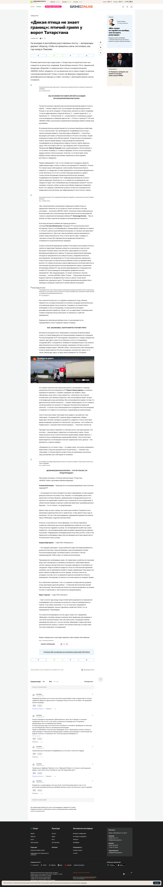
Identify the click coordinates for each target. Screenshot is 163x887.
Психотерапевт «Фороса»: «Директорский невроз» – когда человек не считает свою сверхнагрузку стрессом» (118, 75)
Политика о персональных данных (81, 872)
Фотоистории (55, 842)
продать (42, 153)
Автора (56, 681)
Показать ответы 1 (38, 776)
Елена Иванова (84, 637)
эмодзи (40, 705)
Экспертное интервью (83, 828)
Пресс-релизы (34, 842)
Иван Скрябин (74, 637)
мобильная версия (79, 865)
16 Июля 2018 (34, 38)
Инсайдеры (76, 842)
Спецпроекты (77, 847)
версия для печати (89, 669)
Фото (53, 839)
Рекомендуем (113, 69)
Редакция (34, 847)
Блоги (32, 839)
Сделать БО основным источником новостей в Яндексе (66, 652)
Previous (109, 46)
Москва (116, 1)
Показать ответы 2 (38, 708)
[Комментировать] (100, 42)
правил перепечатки (90, 878)
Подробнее (84, 883)
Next (130, 46)
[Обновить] (100, 679)
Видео (53, 836)
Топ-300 (75, 853)
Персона (33, 836)
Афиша (32, 833)
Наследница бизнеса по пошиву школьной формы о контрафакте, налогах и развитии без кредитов (118, 39)
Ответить (49, 709)
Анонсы (54, 833)
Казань (33, 6)
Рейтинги (75, 839)
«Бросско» (120, 23)
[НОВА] (53, 7)
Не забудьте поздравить (80, 836)
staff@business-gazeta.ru (115, 852)
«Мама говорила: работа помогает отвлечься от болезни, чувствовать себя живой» (120, 31)
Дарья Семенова (122, 21)
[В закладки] (100, 47)
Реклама (54, 847)
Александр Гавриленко (62, 637)
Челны (105, 1)
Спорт (35, 828)
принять (157, 883)
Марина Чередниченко (46, 637)
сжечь (41, 145)
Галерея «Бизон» (77, 850)
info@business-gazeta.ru (115, 840)
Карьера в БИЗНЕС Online (38, 850)
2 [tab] (118, 84)
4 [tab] (120, 84)
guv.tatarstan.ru (45, 295)
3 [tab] (119, 84)
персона (111, 17)
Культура (56, 828)
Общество (34, 16)
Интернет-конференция (79, 833)
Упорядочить (88, 681)
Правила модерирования (38, 811)
